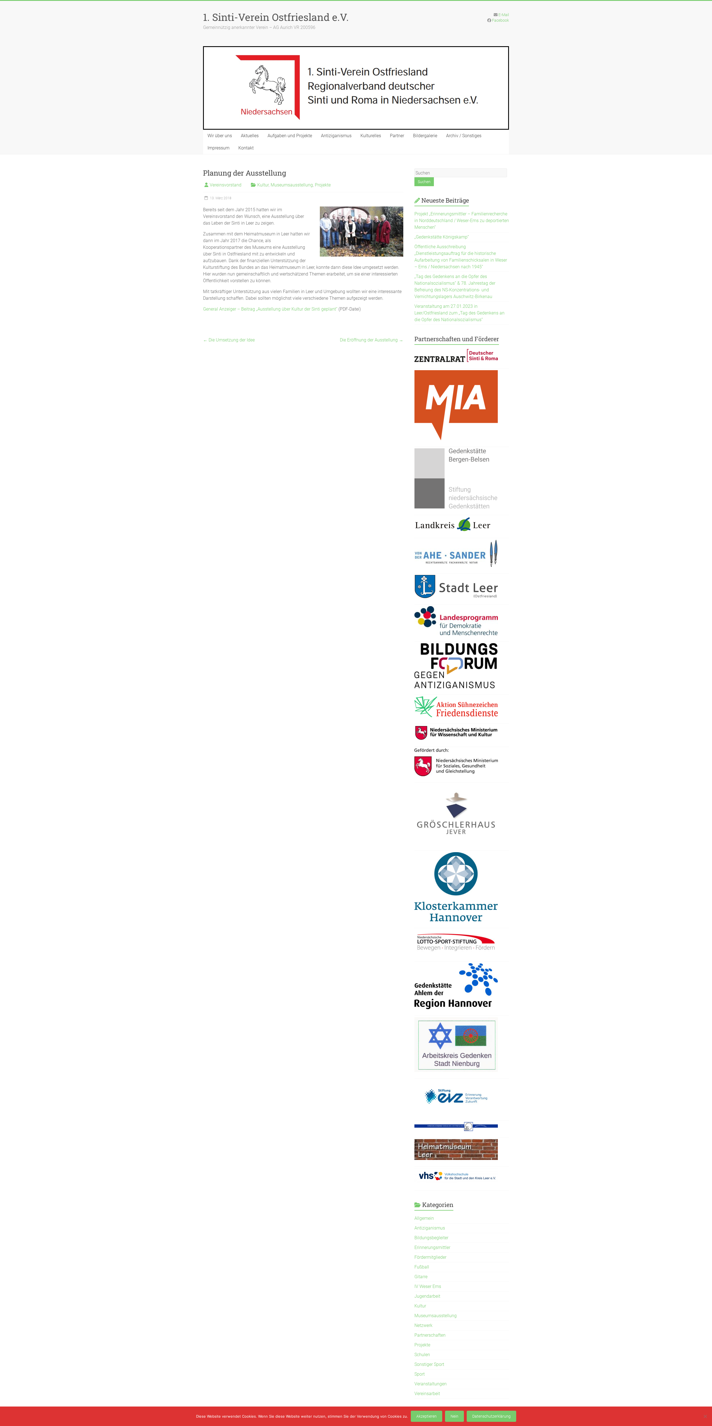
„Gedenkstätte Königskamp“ (441, 237)
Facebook (500, 20)
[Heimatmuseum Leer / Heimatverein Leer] (456, 1142)
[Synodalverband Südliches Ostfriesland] (456, 1125)
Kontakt (246, 148)
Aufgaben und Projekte (290, 135)
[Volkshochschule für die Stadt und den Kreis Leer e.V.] (456, 1171)
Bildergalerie (425, 135)
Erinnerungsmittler (432, 1247)
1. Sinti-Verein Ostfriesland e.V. (276, 17)
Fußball (421, 1267)
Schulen (422, 1354)
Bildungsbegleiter (431, 1237)
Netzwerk (423, 1325)
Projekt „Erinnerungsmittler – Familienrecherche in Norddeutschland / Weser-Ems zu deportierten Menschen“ (461, 220)
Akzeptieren (426, 1416)
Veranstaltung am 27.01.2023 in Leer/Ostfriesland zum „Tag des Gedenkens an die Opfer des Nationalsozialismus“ (459, 313)
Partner (397, 135)
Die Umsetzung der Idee (229, 340)
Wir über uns (219, 135)
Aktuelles (250, 135)
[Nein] (705, 1416)
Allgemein (424, 1218)
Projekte (323, 185)
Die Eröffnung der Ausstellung (371, 340)
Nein (454, 1416)
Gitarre (420, 1276)
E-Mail (503, 15)
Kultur (263, 185)
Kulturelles (370, 135)
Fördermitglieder (430, 1257)
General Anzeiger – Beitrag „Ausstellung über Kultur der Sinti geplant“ (270, 309)
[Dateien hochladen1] (456, 728)
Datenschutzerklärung (491, 1416)
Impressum (218, 148)
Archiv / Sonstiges (463, 135)
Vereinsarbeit (427, 1393)
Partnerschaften (430, 1335)
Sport (419, 1374)
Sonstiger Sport (429, 1364)
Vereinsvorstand (225, 185)
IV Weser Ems (427, 1286)
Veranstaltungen (430, 1383)
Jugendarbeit (427, 1296)
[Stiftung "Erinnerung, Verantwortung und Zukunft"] (456, 1083)
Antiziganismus (336, 135)
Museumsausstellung (292, 185)
